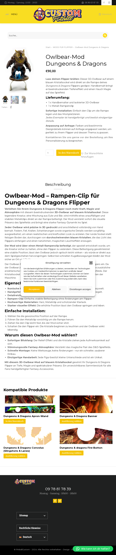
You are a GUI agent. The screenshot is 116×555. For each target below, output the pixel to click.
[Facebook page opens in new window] (104, 2)
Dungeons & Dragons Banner (78, 416)
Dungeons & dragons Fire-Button (81, 447)
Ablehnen (56, 289)
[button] (91, 262)
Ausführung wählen (71, 421)
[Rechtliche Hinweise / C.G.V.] (32, 528)
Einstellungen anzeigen (80, 289)
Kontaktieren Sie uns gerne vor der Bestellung (74, 137)
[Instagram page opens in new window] (109, 2)
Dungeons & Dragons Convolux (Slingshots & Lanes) (24, 449)
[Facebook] (55, 501)
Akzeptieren (34, 289)
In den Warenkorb (68, 152)
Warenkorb (107, 14)
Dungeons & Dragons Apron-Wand (26, 416)
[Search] (105, 35)
